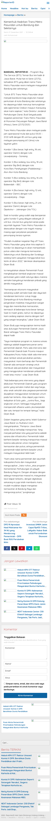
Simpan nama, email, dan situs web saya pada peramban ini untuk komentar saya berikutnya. (24, 686)
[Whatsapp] (37, 548)
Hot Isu (21, 817)
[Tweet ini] (14, 548)
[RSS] (24, 515)
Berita (28, 817)
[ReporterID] (7, 2)
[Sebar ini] (7, 548)
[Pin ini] (22, 548)
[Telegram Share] (29, 548)
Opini (36, 817)
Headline (12, 817)
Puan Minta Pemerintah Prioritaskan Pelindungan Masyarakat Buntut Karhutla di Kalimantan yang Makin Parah (15, 727)
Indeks (42, 817)
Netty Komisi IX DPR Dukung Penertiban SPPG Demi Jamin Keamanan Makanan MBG (31, 604)
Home (3, 817)
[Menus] (48, 3)
